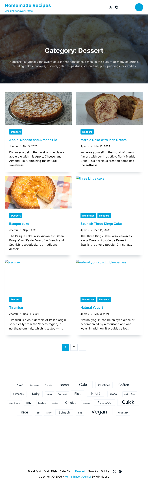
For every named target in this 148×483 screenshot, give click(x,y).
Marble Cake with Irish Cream (103, 140)
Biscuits (48, 385)
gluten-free (129, 394)
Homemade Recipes (28, 5)
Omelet (70, 402)
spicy (48, 413)
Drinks (105, 471)
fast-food (62, 394)
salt (38, 413)
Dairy (36, 394)
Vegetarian (123, 413)
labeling (42, 403)
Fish (77, 394)
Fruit (95, 393)
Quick (128, 402)
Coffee (123, 385)
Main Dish (50, 471)
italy (28, 402)
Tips (80, 413)
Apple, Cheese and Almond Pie (33, 140)
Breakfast (88, 215)
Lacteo (55, 403)
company (18, 393)
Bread (64, 385)
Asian (20, 385)
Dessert (16, 131)
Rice (24, 412)
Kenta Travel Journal (78, 476)
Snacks (93, 471)
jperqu (13, 146)
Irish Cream (14, 403)
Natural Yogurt (91, 307)
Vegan (99, 411)
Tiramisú (16, 307)
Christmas (104, 385)
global (113, 393)
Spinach (64, 412)
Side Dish (66, 471)
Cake (83, 384)
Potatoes (104, 402)
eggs (49, 394)
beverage (34, 385)
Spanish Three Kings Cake (101, 224)
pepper (86, 403)
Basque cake (19, 224)
